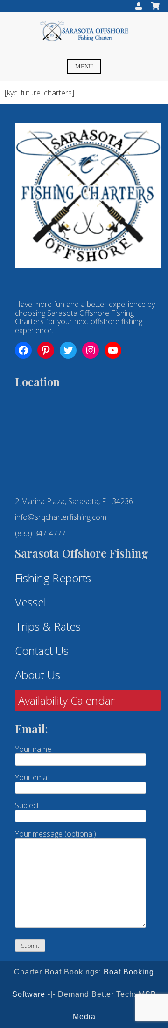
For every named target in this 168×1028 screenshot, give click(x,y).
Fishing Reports (53, 577)
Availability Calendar (66, 700)
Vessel (30, 602)
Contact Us (42, 650)
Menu (84, 66)
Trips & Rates (48, 626)
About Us (37, 674)
